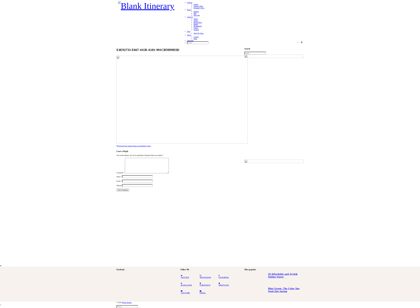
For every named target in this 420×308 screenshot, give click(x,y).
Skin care (197, 15)
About (189, 35)
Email (119, 181)
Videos (196, 21)
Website (119, 185)
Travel (196, 19)
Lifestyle (190, 17)
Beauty (189, 10)
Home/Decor (198, 22)
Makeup (196, 11)
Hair (195, 13)
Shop (188, 31)
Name (119, 177)
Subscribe (190, 40)
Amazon (196, 30)
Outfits (196, 4)
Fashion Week (198, 6)
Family (196, 28)
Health (196, 24)
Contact (196, 37)
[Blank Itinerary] (146, 5)
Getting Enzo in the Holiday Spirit (134, 146)
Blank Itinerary (127, 302)
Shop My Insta (198, 33)
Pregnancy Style (199, 8)
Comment (120, 173)
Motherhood (198, 26)
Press (195, 39)
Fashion (189, 2)
